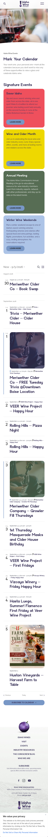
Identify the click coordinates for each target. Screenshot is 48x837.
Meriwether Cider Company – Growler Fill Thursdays (27, 511)
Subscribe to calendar (23, 703)
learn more (15, 122)
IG (24, 780)
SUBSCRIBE (24, 766)
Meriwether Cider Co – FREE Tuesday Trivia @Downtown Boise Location (26, 384)
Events (24, 746)
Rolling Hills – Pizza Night (26, 427)
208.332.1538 (26, 795)
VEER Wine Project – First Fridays (26, 563)
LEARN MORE (15, 248)
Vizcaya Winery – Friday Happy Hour (25, 584)
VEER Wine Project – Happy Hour (26, 408)
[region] (24, 825)
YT (29, 780)
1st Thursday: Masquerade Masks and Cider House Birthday (26, 537)
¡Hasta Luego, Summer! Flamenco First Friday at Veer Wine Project (26, 608)
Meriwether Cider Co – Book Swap (24, 286)
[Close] (45, 814)
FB (19, 780)
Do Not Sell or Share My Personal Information (20, 832)
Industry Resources (24, 750)
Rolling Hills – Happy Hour (27, 449)
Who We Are (24, 758)
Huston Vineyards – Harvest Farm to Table (26, 680)
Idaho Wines (24, 737)
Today (24, 695)
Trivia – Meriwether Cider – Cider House (26, 318)
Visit (24, 742)
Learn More (15, 163)
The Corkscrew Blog (24, 754)
